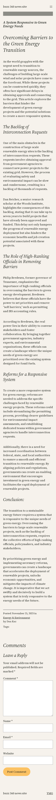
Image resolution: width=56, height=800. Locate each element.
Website (8, 753)
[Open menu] (51, 7)
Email (8, 737)
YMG (50, 793)
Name (8, 721)
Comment (10, 678)
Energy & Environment (16, 617)
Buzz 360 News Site (15, 7)
